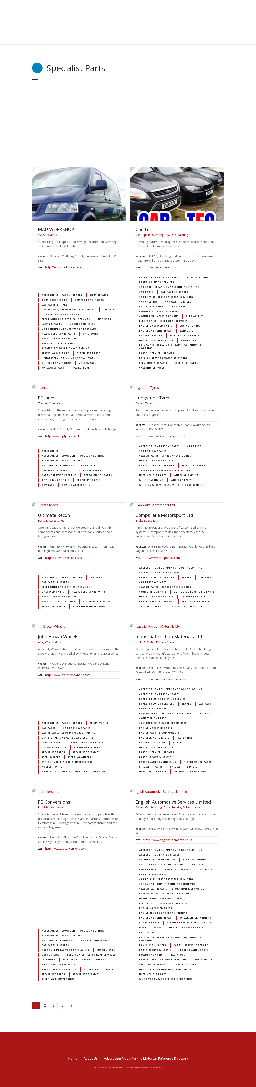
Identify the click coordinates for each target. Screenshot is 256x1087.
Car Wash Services (178, 301)
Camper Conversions (89, 300)
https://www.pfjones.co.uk (62, 436)
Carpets (108, 309)
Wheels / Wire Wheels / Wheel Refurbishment (171, 485)
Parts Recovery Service (58, 343)
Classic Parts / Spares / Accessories (165, 455)
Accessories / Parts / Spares (62, 295)
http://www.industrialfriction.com (164, 679)
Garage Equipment (152, 742)
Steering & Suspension (89, 606)
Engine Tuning (190, 325)
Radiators (177, 954)
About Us (91, 1058)
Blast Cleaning (198, 277)
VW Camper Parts (54, 367)
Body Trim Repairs (54, 300)
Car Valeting (148, 301)
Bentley (197, 864)
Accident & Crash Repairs (157, 859)
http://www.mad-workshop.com (66, 267)
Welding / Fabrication (190, 771)
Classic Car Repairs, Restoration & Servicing (171, 888)
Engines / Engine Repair (155, 330)
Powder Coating (151, 954)
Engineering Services (154, 737)
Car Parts (146, 292)
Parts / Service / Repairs (59, 338)
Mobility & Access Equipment (83, 959)
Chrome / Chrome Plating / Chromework (168, 884)
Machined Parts (53, 591)
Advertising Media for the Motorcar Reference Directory (146, 1058)
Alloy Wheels (99, 723)
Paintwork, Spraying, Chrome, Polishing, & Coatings (170, 347)
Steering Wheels (79, 757)
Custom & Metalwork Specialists (163, 723)
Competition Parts (152, 591)
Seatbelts (91, 969)
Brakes (186, 577)
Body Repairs (99, 295)
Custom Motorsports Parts (194, 591)
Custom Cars (106, 950)
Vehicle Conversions (56, 363)
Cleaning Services (152, 306)
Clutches (178, 306)
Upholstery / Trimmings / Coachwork (68, 358)
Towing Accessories (76, 485)
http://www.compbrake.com (161, 558)
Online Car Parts (88, 470)
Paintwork (91, 333)
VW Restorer (82, 367)
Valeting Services (152, 367)
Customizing (51, 954)
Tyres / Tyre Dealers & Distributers (164, 470)
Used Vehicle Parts (152, 475)
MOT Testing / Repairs (185, 335)
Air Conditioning (195, 859)
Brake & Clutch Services (156, 282)
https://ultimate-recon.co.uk (63, 558)
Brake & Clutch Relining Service (162, 699)
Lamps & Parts (52, 324)
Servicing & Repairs (55, 353)
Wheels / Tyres (181, 480)
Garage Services (150, 335)
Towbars (48, 485)
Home (72, 1058)
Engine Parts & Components (159, 732)
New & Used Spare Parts (59, 333)
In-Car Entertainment (195, 917)
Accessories (50, 451)
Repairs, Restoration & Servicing (65, 348)
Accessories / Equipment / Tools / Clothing (73, 455)
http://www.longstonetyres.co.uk (164, 436)
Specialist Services (86, 752)
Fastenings (185, 737)
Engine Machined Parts (155, 325)
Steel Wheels (51, 757)
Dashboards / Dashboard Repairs (163, 898)
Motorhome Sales (82, 324)
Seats (109, 969)
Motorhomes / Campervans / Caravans (69, 329)
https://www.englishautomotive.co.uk (167, 840)
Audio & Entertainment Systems (162, 864)
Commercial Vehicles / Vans (61, 314)
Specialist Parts (88, 353)
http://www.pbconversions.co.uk (66, 848)
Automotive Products (58, 465)
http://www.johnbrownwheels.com (67, 675)
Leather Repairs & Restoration (189, 922)
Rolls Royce (203, 959)
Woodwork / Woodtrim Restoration (165, 979)
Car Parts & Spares (55, 304)
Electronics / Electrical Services (66, 319)
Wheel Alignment (186, 475)
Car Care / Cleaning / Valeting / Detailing (169, 287)
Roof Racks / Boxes (55, 480)
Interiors (104, 319)
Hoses (177, 742)
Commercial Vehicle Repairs (159, 311)
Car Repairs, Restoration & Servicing (68, 309)
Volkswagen (87, 363)
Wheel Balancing (151, 480)
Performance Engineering (157, 762)
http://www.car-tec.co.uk (159, 267)
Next (82, 1005)
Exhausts (186, 330)
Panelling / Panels (152, 945)
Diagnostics (195, 316)
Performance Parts (98, 475)
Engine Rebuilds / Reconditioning (163, 913)
